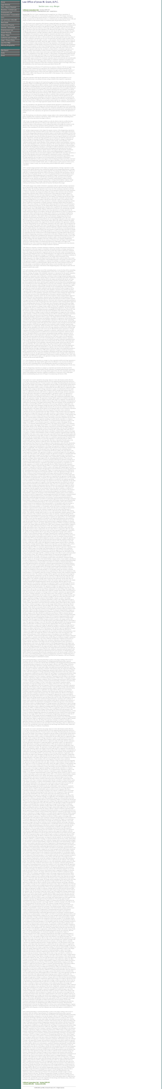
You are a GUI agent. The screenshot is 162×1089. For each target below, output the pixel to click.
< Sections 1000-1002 (28, 1083)
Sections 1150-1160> (40, 1083)
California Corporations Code (31, 10)
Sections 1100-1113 (45, 1082)
